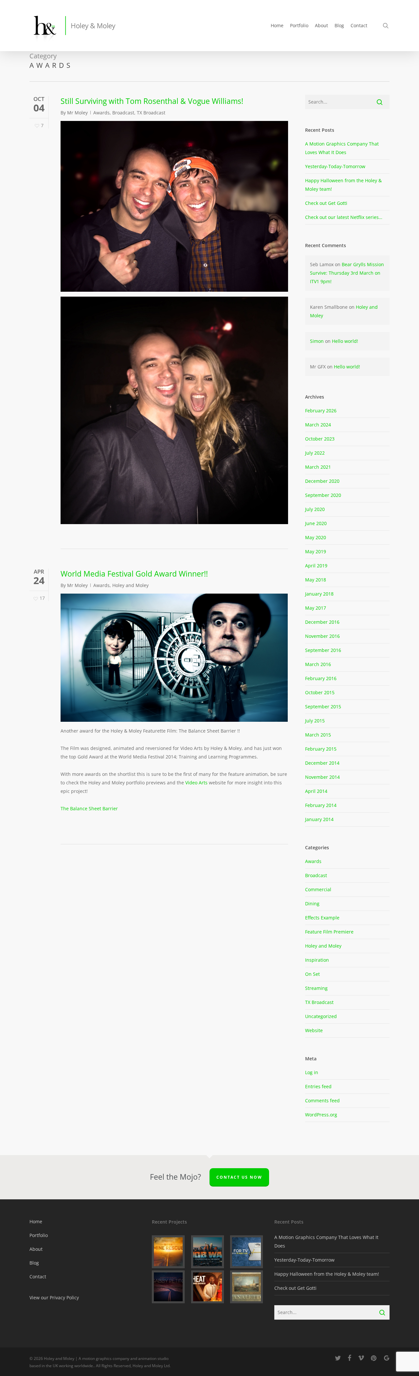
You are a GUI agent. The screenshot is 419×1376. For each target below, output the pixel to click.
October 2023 (320, 439)
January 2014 (319, 819)
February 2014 (321, 805)
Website (314, 1030)
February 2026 (321, 410)
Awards (101, 112)
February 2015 (321, 749)
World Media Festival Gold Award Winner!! (134, 573)
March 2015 (318, 735)
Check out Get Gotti (326, 203)
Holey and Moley (130, 585)
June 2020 (316, 523)
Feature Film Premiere (329, 932)
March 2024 (318, 425)
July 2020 (315, 509)
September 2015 (323, 706)
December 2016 (322, 622)
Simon (317, 341)
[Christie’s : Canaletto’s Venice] (248, 1286)
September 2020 (323, 495)
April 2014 (316, 791)
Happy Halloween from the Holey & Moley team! (326, 1274)
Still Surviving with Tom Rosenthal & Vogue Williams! (152, 101)
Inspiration (317, 960)
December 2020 (322, 481)
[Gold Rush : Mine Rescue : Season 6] (170, 1251)
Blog (34, 1263)
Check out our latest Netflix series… (343, 217)
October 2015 (320, 692)
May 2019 (315, 551)
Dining (312, 903)
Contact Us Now (239, 1177)
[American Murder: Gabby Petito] (170, 1286)
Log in (311, 1072)
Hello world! (345, 341)
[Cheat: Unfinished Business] (209, 1286)
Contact (37, 1276)
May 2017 (315, 608)
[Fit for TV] (248, 1251)
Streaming (316, 988)
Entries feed (318, 1086)
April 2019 (316, 565)
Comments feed (322, 1100)
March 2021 (318, 467)
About (36, 1249)
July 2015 (315, 720)
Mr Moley (77, 112)
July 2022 (315, 453)
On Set (312, 974)
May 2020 (315, 537)
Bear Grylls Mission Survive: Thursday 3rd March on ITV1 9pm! (347, 273)
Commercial (318, 889)
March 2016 (318, 664)
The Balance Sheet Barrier (89, 808)
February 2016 (321, 678)
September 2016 (323, 650)
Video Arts (196, 782)
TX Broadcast (151, 112)
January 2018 (319, 594)
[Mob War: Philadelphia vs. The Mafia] (209, 1251)
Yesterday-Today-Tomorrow (335, 166)
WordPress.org (321, 1114)
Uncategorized (321, 1016)
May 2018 (315, 580)
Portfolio (38, 1235)
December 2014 (322, 763)
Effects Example (322, 917)
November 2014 (322, 777)
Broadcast (123, 112)
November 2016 (322, 636)
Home (35, 1221)
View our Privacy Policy (54, 1297)
